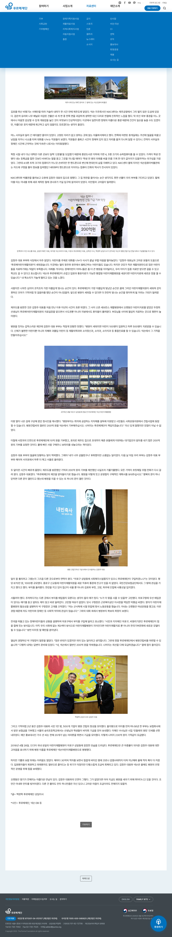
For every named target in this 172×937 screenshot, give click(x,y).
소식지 (89, 44)
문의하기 (63, 899)
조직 (112, 39)
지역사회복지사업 (71, 29)
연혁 (112, 34)
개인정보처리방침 (12, 899)
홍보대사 (114, 44)
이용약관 (25, 899)
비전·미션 (114, 24)
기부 (41, 18)
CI (111, 29)
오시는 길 (114, 60)
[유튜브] (129, 2)
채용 (112, 54)
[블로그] (139, 2)
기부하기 (86, 824)
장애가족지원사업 (71, 18)
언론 (88, 29)
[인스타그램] (119, 2)
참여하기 (44, 6)
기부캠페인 (44, 29)
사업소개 (67, 6)
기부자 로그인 (154, 3)
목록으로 (86, 878)
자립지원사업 (69, 34)
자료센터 (91, 6)
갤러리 (89, 34)
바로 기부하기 (152, 8)
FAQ (165, 3)
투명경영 (114, 49)
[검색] (164, 8)
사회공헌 (43, 24)
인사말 (113, 18)
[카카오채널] (134, 2)
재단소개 (115, 6)
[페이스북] (124, 2)
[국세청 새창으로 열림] (147, 910)
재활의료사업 (69, 24)
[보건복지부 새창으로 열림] (130, 910)
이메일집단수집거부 (39, 899)
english (126, 899)
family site (142, 899)
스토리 (89, 24)
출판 (65, 39)
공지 (88, 18)
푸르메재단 (16, 6)
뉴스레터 (90, 39)
